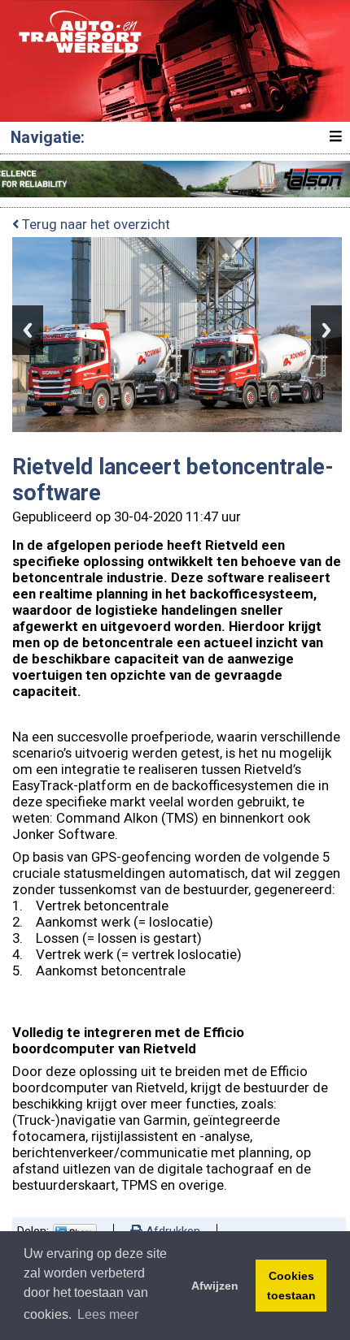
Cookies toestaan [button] (291, 1285)
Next (326, 330)
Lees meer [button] (107, 1314)
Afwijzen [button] (214, 1285)
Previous (27, 330)
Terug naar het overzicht (94, 224)
